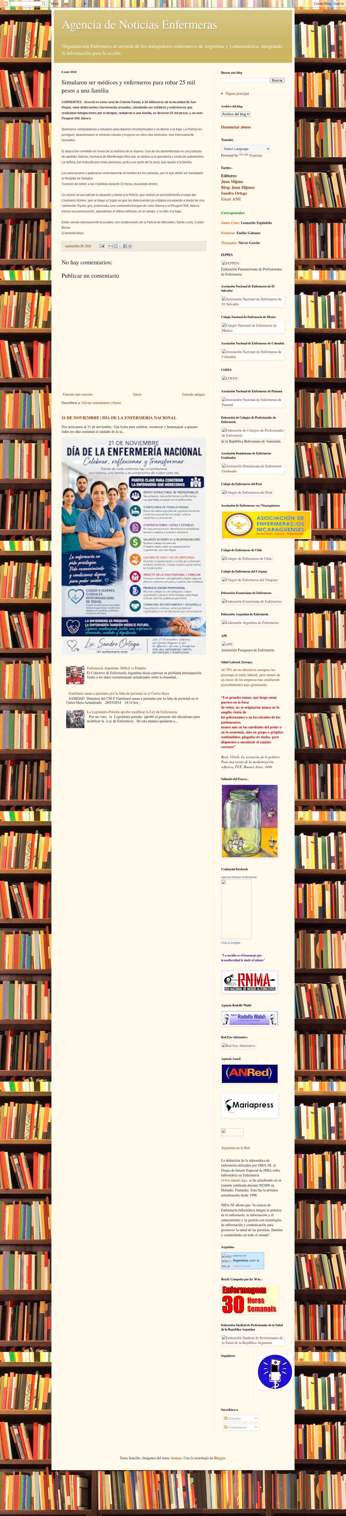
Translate (255, 155)
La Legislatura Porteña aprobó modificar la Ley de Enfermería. (132, 711)
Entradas (234, 1418)
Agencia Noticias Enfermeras (239, 877)
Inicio (137, 394)
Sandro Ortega (234, 193)
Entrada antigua (193, 394)
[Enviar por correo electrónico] (110, 246)
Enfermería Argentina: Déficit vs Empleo (116, 667)
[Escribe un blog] (115, 246)
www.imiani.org (234, 1180)
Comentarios (236, 1427)
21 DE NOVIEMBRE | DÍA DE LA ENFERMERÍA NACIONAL (119, 418)
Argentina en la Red (235, 1147)
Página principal (237, 93)
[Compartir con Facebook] (125, 246)
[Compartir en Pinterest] (129, 246)
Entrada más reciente (78, 394)
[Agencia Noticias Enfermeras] (236, 937)
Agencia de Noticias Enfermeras (139, 24)
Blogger (219, 1457)
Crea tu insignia (230, 942)
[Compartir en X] (120, 246)
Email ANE (231, 199)
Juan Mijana (232, 181)
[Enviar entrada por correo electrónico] (101, 246)
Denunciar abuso (236, 127)
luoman (176, 1457)
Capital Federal (242, 1266)
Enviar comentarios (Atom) (101, 402)
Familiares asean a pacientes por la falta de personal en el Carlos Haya (119, 693)
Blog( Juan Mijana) (238, 187)
